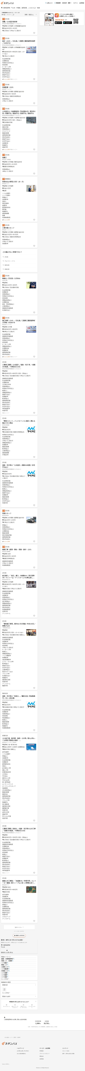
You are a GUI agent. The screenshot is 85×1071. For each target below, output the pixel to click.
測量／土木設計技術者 (9, 22)
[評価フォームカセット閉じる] (36, 1001)
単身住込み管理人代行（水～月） (13, 182)
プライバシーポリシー (45, 1053)
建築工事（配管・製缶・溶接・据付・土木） (17, 549)
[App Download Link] (58, 23)
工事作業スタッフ (8, 228)
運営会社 (42, 1056)
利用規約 (42, 1051)
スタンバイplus (65, 1051)
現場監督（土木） (8, 87)
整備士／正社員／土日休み (11, 278)
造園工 (4, 157)
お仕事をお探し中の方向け (23, 1051)
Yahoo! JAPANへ (6, 1064)
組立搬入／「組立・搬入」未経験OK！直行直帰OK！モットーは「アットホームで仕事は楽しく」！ (18, 577)
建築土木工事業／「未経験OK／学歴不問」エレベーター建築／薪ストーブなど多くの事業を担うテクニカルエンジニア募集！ (19, 883)
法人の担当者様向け (21, 1053)
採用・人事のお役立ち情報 (68, 1053)
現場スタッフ (6, 513)
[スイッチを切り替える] (13, 14)
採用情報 (42, 1059)
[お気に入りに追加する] (34, 33)
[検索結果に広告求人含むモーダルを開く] (4, 14)
